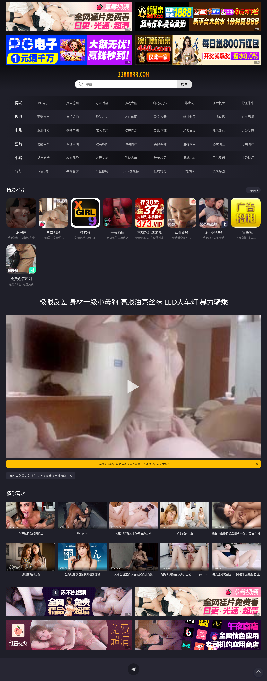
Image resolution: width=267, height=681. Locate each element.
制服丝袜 (160, 130)
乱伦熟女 (218, 130)
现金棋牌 (218, 103)
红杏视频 (160, 171)
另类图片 (248, 144)
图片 (18, 144)
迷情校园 (160, 158)
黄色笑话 (218, 158)
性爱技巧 (248, 158)
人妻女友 (102, 158)
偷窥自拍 (43, 144)
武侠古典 (131, 158)
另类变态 (248, 130)
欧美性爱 (131, 130)
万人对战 (102, 103)
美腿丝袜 (160, 144)
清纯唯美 (189, 144)
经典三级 (189, 130)
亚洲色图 (72, 144)
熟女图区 (218, 144)
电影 (18, 130)
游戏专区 (131, 103)
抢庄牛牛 (248, 103)
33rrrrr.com (134, 74)
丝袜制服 (189, 117)
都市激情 (43, 158)
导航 (18, 171)
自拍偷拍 (72, 117)
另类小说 (189, 158)
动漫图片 (131, 144)
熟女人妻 (160, 117)
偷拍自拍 (72, 130)
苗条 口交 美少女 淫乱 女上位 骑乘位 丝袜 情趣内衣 (40, 475)
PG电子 (43, 103)
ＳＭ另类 (248, 117)
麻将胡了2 (160, 103)
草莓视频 (102, 171)
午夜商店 (72, 171)
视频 (18, 116)
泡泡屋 (189, 171)
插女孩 (43, 171)
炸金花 (189, 103)
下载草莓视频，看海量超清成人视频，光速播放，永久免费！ (133, 464)
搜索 (184, 84)
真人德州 (72, 103)
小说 (18, 157)
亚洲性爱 (43, 130)
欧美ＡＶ (102, 117)
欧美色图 (102, 144)
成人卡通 (102, 130)
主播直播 (218, 117)
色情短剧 (218, 171)
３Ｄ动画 (131, 117)
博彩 (18, 103)
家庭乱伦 (72, 158)
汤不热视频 (131, 171)
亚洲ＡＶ (43, 117)
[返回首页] (258, 672)
